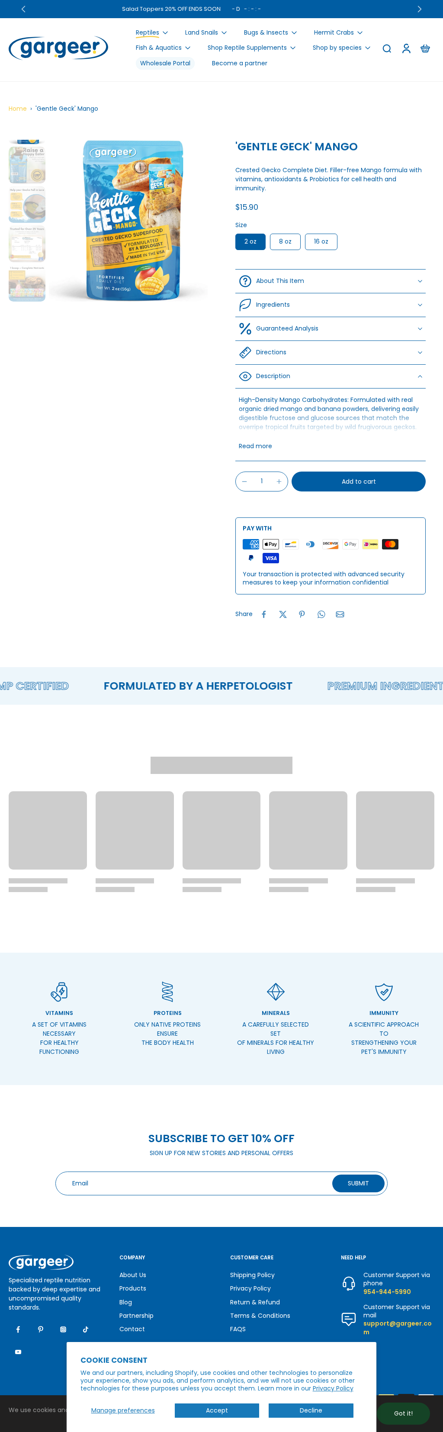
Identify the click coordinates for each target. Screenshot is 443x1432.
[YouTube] (18, 1351)
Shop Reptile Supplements (247, 47)
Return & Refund (255, 1302)
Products (132, 1288)
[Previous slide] (23, 9)
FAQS (238, 1329)
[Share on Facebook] (263, 614)
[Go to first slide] (419, 9)
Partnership (136, 1316)
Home (18, 108)
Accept (217, 1410)
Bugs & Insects (266, 32)
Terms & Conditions (260, 1316)
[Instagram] (63, 1329)
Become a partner (239, 63)
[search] (386, 48)
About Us (132, 1275)
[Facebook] (18, 1329)
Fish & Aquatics (159, 47)
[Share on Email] (340, 614)
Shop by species (337, 47)
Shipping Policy (252, 1275)
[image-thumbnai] (27, 165)
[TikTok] (85, 1329)
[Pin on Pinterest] (301, 614)
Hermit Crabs (334, 32)
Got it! (403, 1413)
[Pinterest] (40, 1329)
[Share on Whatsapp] (321, 614)
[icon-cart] (424, 48)
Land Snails (201, 32)
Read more (255, 446)
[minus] (244, 481)
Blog (125, 1302)
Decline (311, 1410)
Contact (132, 1329)
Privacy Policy (333, 1388)
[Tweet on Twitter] (282, 614)
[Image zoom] (128, 221)
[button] (359, 481)
